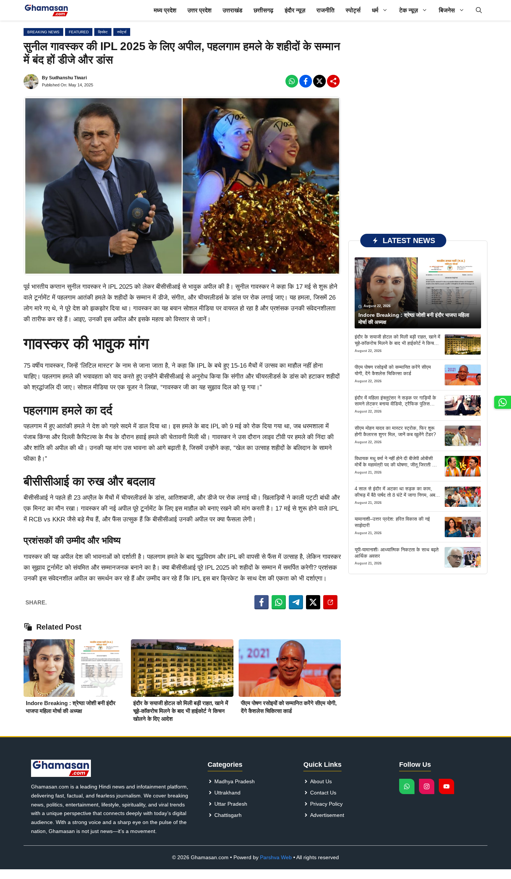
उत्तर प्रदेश (199, 10)
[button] (478, 10)
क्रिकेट (103, 32)
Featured (79, 32)
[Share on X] (313, 602)
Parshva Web (276, 857)
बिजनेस (447, 10)
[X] (319, 81)
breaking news (43, 32)
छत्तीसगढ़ (263, 10)
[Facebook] (291, 81)
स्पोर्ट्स (353, 10)
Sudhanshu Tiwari (68, 77)
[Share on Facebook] (261, 602)
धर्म (375, 10)
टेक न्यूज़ (408, 10)
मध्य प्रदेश (165, 10)
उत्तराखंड (232, 10)
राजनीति (325, 10)
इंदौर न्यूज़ (295, 10)
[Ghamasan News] (46, 10)
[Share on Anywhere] (330, 602)
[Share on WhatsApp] (279, 602)
